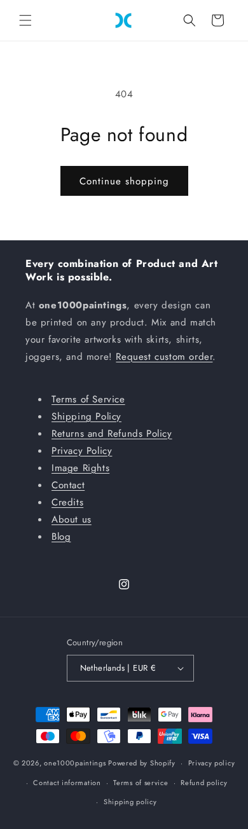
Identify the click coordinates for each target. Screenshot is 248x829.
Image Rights (80, 468)
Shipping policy (130, 802)
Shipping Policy (86, 416)
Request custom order (164, 357)
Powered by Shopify (142, 763)
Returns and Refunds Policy (112, 434)
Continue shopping (124, 181)
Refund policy (204, 783)
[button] (25, 20)
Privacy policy (211, 763)
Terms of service (140, 783)
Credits (67, 502)
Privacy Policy (82, 451)
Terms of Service (88, 399)
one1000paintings (75, 763)
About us (72, 519)
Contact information (66, 783)
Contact (68, 485)
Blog (61, 537)
